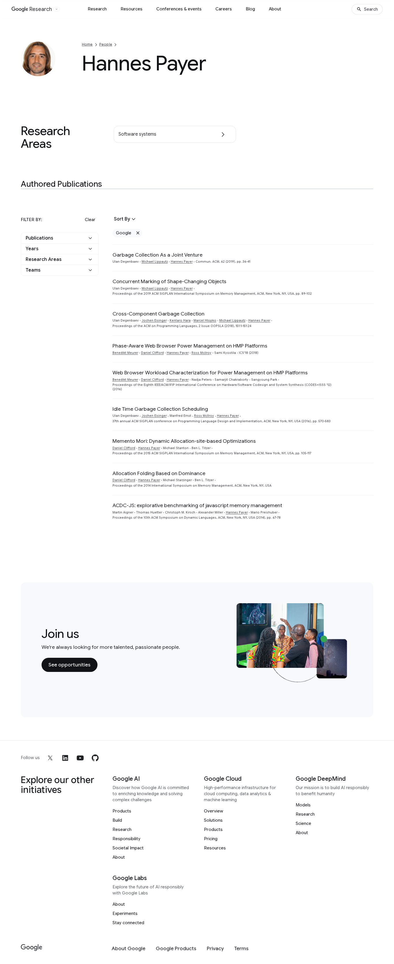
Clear (90, 219)
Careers (223, 9)
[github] (95, 758)
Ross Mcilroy (201, 353)
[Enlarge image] (50, 71)
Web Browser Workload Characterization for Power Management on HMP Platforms (210, 372)
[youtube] (80, 758)
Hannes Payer (182, 262)
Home (87, 44)
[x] (50, 758)
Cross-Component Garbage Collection (158, 314)
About (275, 9)
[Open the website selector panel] (56, 9)
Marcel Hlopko (205, 320)
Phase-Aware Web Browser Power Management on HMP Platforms (189, 346)
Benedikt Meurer (125, 353)
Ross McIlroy (204, 416)
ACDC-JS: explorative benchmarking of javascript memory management (197, 505)
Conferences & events (179, 9)
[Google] (31, 948)
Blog (250, 9)
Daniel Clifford (152, 353)
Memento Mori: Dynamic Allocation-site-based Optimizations (184, 441)
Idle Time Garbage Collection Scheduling (160, 409)
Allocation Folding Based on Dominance (158, 473)
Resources (131, 9)
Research (97, 9)
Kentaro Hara (180, 320)
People (105, 44)
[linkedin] (65, 758)
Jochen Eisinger (154, 320)
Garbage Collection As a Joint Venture (157, 255)
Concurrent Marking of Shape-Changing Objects (169, 281)
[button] (59, 238)
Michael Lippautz (155, 262)
